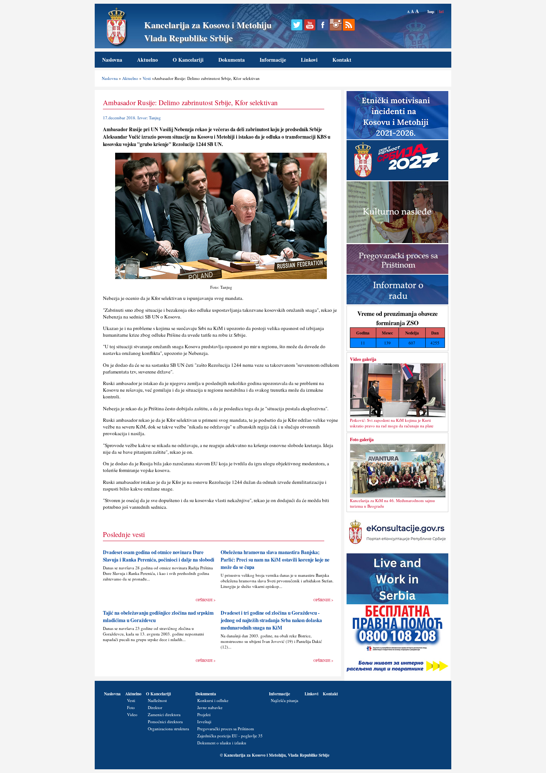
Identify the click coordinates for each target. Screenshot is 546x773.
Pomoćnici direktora (165, 721)
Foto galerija (362, 439)
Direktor (155, 707)
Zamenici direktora (164, 714)
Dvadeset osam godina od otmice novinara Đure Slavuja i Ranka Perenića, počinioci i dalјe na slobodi (158, 556)
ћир (431, 11)
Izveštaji (204, 721)
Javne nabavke (209, 707)
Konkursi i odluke (212, 700)
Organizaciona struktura (168, 728)
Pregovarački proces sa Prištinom (225, 728)
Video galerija (363, 359)
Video (132, 714)
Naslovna (112, 60)
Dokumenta (231, 60)
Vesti (147, 78)
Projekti (204, 714)
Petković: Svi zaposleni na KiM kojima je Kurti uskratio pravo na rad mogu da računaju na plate (391, 422)
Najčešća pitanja (284, 700)
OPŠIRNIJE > (205, 600)
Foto (131, 707)
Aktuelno (147, 60)
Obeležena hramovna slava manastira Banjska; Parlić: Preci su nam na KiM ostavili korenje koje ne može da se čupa (275, 560)
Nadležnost (157, 700)
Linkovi (309, 60)
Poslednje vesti (124, 534)
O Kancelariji (188, 60)
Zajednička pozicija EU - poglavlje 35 (230, 735)
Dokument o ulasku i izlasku (221, 742)
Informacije (273, 60)
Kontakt (341, 60)
